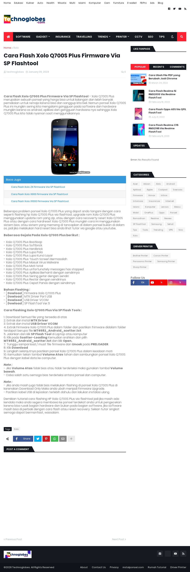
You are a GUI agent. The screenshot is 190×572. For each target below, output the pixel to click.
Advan (146, 183)
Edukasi (18, 2)
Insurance (154, 201)
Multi (72, 2)
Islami (82, 2)
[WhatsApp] (54, 439)
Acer (135, 183)
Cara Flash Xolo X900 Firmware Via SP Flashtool (39, 194)
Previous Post (14, 539)
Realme (155, 218)
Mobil (136, 212)
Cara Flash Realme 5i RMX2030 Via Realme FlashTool (162, 94)
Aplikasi (137, 189)
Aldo (158, 183)
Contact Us (99, 567)
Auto (40, 2)
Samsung (156, 224)
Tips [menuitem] (162, 37)
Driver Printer (178, 567)
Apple (150, 189)
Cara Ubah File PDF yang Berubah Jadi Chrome (164, 77)
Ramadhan (139, 218)
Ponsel (173, 212)
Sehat (170, 224)
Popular (140, 67)
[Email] (63, 439)
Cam (107, 2)
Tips (135, 229)
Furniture (118, 2)
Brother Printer (140, 255)
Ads (152, 2)
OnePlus (148, 212)
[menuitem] (8, 36)
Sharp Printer (139, 267)
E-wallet (132, 2)
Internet (170, 201)
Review (167, 218)
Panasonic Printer (142, 261)
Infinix (164, 195)
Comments (177, 67)
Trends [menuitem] (103, 37)
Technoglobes (21, 567)
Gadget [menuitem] (42, 37)
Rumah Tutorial (157, 567)
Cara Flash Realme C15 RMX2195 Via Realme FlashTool (163, 128)
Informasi (138, 201)
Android (170, 183)
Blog (160, 2)
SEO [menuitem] (150, 37)
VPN (171, 229)
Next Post (118, 539)
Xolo (16, 47)
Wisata (62, 2)
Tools (145, 229)
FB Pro (143, 2)
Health (50, 2)
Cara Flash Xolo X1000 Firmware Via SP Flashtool (40, 201)
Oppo (161, 212)
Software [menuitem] (23, 37)
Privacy (114, 567)
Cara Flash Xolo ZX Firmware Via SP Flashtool (38, 187)
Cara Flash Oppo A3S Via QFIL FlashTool (167, 111)
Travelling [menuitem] (84, 37)
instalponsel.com (133, 567)
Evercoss (177, 189)
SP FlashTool (139, 224)
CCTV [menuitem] (138, 37)
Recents (158, 67)
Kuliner (30, 2)
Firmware (138, 195)
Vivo (180, 229)
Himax (151, 195)
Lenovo (164, 206)
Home (7, 2)
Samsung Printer (166, 261)
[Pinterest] (46, 439)
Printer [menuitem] (121, 37)
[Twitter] (38, 439)
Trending (158, 229)
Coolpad (162, 189)
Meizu (177, 206)
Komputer (95, 2)
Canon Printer (160, 255)
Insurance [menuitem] (63, 37)
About (84, 567)
